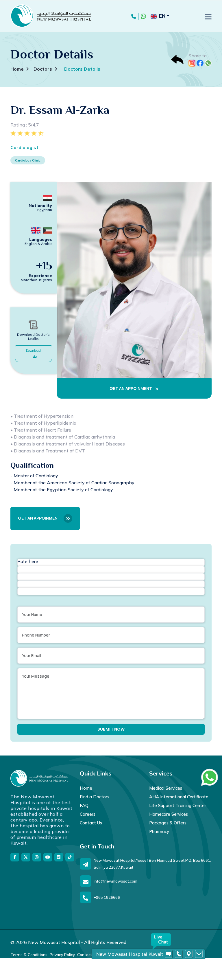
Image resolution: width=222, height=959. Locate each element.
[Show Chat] (168, 954)
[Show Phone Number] (178, 954)
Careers (87, 814)
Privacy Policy (62, 954)
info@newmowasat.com (115, 881)
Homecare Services (168, 814)
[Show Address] (189, 954)
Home (17, 69)
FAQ (84, 805)
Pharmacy (159, 831)
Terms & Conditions (28, 954)
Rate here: (28, 561)
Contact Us (91, 823)
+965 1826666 (107, 897)
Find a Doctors (94, 797)
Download (33, 351)
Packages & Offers (167, 823)
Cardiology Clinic (27, 160)
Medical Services (165, 788)
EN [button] (162, 16)
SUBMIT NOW (111, 729)
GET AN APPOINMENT (131, 388)
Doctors (43, 69)
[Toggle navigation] (208, 16)
